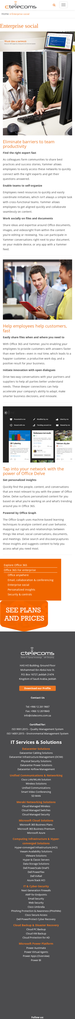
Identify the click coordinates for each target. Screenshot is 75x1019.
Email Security (36, 898)
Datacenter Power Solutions (36, 765)
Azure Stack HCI (36, 880)
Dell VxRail (36, 876)
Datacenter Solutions (36, 749)
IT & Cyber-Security (36, 886)
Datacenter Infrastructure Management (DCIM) (36, 757)
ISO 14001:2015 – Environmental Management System (37, 733)
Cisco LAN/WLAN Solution (36, 779)
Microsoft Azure (36, 833)
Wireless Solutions (36, 783)
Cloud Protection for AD (36, 937)
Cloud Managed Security (36, 814)
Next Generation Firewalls (36, 890)
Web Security (36, 902)
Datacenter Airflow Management (36, 769)
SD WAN (36, 796)
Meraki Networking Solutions (36, 802)
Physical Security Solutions (36, 761)
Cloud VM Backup (36, 933)
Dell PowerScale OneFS (36, 868)
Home (5, 14)
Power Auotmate (36, 948)
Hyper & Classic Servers (36, 859)
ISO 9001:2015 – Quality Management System (37, 729)
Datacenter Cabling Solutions (36, 753)
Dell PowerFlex (36, 872)
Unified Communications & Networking (36, 775)
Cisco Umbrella (36, 907)
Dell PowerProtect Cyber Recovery (36, 919)
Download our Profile (37, 688)
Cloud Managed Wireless (36, 806)
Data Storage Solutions (36, 863)
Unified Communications (36, 787)
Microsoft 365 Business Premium (36, 829)
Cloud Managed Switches (36, 810)
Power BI (36, 960)
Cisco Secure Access (36, 915)
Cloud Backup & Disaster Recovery (36, 925)
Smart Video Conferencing (36, 791)
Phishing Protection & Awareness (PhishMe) (36, 911)
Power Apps (30, 956)
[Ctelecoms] (37, 653)
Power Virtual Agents (36, 952)
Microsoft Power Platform (36, 943)
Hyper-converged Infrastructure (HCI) (36, 847)
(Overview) (43, 956)
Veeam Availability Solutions (36, 851)
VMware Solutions (36, 855)
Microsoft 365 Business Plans (36, 824)
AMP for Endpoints (36, 894)
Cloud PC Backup (36, 929)
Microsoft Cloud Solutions (36, 820)
